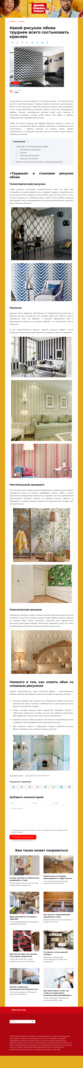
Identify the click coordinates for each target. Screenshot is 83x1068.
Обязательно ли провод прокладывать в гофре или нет (58, 877)
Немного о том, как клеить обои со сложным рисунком (39, 162)
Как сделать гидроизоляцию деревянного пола (57, 916)
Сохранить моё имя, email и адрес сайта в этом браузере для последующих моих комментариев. (40, 831)
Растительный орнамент (29, 155)
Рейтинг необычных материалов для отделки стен (24, 988)
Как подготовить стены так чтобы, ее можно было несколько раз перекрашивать (58, 993)
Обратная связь (19, 1010)
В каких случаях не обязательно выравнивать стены (24, 879)
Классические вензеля (29, 159)
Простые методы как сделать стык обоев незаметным (23, 955)
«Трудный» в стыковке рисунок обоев (32, 147)
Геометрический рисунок (30, 150)
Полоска (23, 153)
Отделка (16, 83)
